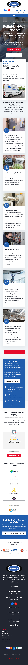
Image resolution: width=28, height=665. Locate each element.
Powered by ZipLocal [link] (14, 658)
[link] (14, 7)
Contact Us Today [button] (14, 49)
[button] (5, 10)
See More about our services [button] (14, 352)
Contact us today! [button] (12, 381)
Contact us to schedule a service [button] (14, 533)
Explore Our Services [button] (14, 54)
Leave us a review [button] (14, 455)
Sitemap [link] (22, 655)
